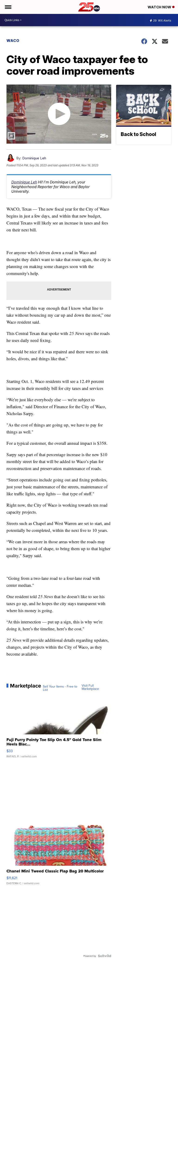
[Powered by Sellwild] (104, 955)
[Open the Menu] (7, 7)
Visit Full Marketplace (90, 687)
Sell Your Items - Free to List (60, 688)
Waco (12, 40)
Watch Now (160, 7)
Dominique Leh (34, 158)
